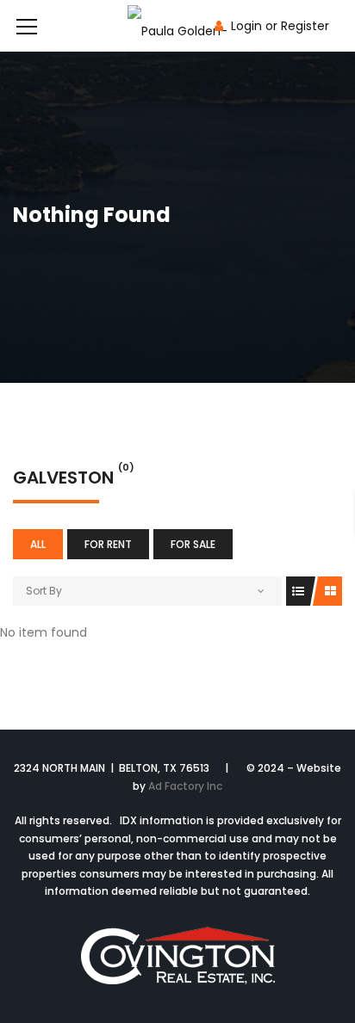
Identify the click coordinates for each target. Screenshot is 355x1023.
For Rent (108, 544)
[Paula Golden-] (177, 25)
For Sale (193, 544)
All (38, 544)
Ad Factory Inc (185, 786)
